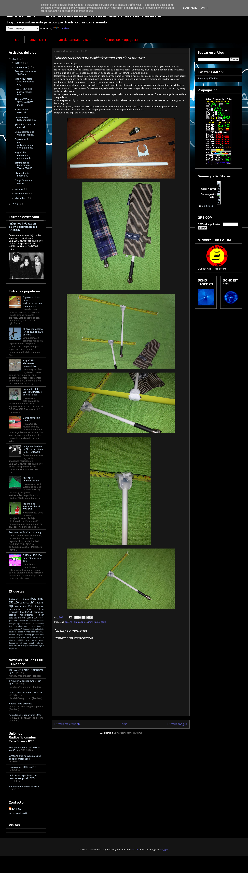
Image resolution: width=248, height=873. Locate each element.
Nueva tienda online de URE (24, 786)
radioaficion (31, 637)
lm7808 (29, 612)
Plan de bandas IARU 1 (73, 39)
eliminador (14, 612)
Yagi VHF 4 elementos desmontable (23, 155)
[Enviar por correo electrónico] (76, 617)
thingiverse (14, 643)
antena (69, 621)
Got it (204, 8)
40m (16, 621)
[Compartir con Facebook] (87, 617)
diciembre (20, 198)
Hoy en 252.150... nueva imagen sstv (24, 92)
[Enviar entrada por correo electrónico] (70, 617)
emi (26, 626)
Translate (64, 28)
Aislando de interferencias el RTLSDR (31, 506)
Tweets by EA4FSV (208, 78)
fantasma (33, 626)
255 (31, 606)
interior (26, 629)
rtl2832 (22, 640)
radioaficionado (29, 615)
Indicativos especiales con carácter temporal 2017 (23, 777)
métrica (92, 621)
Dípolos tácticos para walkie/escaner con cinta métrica (33, 301)
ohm (33, 632)
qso (19, 637)
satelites (30, 598)
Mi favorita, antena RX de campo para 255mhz (33, 332)
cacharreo (21, 606)
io (30, 629)
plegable (101, 621)
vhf (24, 618)
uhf (32, 602)
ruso (29, 640)
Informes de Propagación (120, 39)
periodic (13, 635)
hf (43, 626)
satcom (16, 598)
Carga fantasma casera (23, 182)
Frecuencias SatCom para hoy (25, 118)
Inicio (15, 39)
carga (18, 624)
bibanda (40, 621)
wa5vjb (24, 646)
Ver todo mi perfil (18, 813)
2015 (15, 58)
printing (28, 635)
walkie (30, 646)
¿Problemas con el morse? (25, 126)
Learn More (190, 8)
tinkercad (24, 643)
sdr (20, 618)
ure (16, 646)
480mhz (22, 621)
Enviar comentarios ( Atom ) (128, 732)
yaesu (30, 618)
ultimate (40, 643)
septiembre (21, 67)
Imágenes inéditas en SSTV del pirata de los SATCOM (23, 226)
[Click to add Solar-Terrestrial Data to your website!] (218, 164)
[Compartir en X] (83, 617)
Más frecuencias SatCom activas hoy (24, 81)
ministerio (13, 632)
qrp (12, 606)
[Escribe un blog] (79, 617)
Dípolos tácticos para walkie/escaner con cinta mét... (24, 143)
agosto (19, 62)
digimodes (13, 626)
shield (35, 640)
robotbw (13, 640)
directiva (39, 606)
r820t (23, 637)
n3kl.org (208, 205)
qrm (42, 635)
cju (33, 624)
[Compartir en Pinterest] (91, 617)
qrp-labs (13, 637)
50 (28, 621)
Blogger (164, 849)
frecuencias (18, 609)
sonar (41, 640)
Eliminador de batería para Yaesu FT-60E (23, 165)
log (38, 629)
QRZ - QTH (38, 39)
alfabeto (33, 621)
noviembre (21, 193)
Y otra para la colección (22, 111)
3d (40, 618)
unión (11, 646)
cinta (76, 621)
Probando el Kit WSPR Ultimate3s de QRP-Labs (32, 392)
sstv (41, 598)
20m (36, 618)
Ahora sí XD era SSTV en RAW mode (24, 102)
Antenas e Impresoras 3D (31, 479)
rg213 (41, 637)
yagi (32, 609)
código (41, 624)
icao (11, 629)
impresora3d (18, 629)
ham (39, 626)
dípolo (83, 621)
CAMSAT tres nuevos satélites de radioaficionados (25, 757)
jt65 (33, 629)
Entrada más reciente (67, 724)
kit (36, 629)
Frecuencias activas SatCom (25, 73)
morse (21, 632)
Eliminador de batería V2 (22, 174)
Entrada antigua (177, 724)
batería (40, 609)
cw (36, 624)
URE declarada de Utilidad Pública (24, 133)
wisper (12, 648)
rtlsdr (41, 615)
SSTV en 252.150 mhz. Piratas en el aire (32, 558)
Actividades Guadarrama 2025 (25, 715)
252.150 (14, 602)
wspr (17, 648)
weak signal (38, 646)
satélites (13, 618)
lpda (42, 629)
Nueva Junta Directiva (20, 703)
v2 (19, 646)
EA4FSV (16, 808)
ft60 (22, 612)
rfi (37, 637)
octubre (19, 189)
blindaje (12, 624)
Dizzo (135, 849)
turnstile (33, 643)
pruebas (36, 635)
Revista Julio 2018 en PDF (23, 767)
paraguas (40, 632)
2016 (15, 204)
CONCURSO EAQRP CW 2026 (25, 692)
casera (24, 624)
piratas (39, 602)
